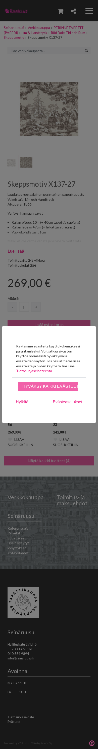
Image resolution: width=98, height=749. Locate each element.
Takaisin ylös (91, 742)
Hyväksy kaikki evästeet (50, 386)
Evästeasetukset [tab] (67, 402)
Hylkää (22, 402)
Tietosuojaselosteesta (34, 371)
